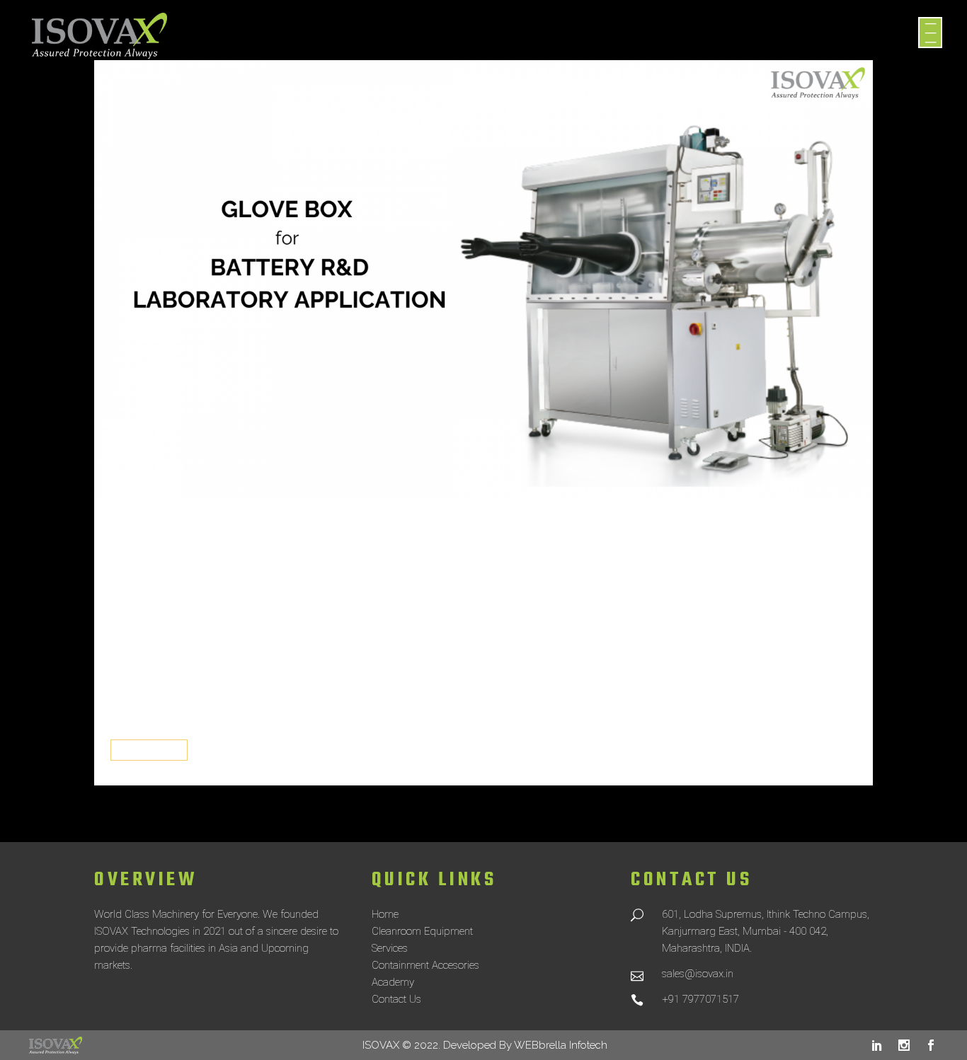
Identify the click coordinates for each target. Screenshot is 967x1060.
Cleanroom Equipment (422, 931)
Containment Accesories (425, 965)
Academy (393, 982)
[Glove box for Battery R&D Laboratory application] (483, 279)
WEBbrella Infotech (560, 1045)
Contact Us (396, 999)
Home (385, 914)
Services (390, 948)
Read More (149, 750)
